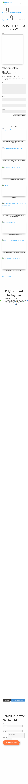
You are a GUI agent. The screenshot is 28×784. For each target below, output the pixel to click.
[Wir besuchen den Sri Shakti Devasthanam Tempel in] (21, 350)
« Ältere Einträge (6, 276)
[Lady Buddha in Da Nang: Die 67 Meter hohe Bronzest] (21, 645)
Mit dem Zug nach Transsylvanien (14, 179)
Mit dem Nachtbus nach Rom (14, 234)
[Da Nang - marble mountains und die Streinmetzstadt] (7, 659)
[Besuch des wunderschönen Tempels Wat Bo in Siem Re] (21, 472)
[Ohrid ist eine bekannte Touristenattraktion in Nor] (7, 434)
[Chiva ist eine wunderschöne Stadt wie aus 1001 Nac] (21, 431)
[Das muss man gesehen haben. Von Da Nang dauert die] (21, 594)
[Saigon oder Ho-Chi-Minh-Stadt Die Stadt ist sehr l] (21, 555)
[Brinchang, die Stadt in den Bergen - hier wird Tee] (7, 314)
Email (4, 729)
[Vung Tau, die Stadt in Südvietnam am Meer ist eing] (21, 520)
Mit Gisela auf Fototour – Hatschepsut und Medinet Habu (14, 216)
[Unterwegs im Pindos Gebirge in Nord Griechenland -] (21, 406)
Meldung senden (11, 742)
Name (4, 96)
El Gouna (14, 197)
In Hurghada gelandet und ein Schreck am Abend (14, 141)
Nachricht (5, 737)
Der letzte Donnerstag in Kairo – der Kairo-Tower (14, 161)
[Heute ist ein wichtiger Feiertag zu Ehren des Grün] (7, 402)
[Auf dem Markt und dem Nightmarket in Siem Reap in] (7, 515)
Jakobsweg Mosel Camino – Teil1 (14, 270)
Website (4, 109)
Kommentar (5, 82)
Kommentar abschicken (19, 115)
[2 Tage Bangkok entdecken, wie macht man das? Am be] (7, 593)
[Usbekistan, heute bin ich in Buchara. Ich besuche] (7, 467)
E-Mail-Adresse (6, 103)
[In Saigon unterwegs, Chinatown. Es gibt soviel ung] (7, 556)
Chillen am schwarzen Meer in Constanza (14, 252)
